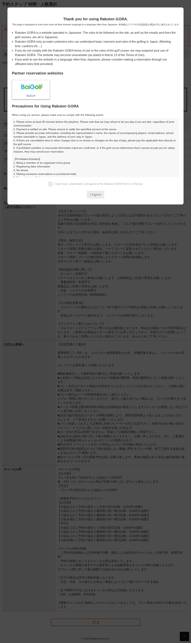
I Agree (95, 194)
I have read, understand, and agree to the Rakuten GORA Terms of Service (98, 183)
